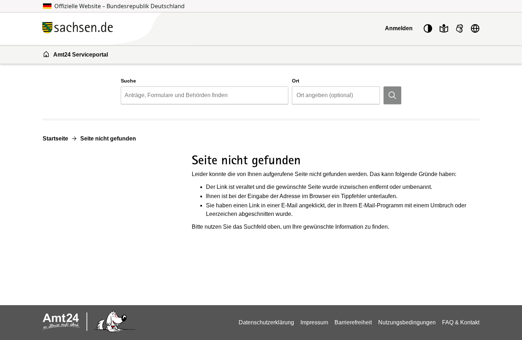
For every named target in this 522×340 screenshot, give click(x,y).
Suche (128, 81)
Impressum (314, 322)
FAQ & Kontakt (460, 322)
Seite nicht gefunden (108, 139)
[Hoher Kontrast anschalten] (428, 28)
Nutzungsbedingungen (407, 322)
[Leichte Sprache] (443, 28)
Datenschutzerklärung (266, 322)
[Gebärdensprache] (459, 28)
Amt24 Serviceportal (80, 55)
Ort (295, 81)
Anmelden (399, 28)
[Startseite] (118, 28)
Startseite (55, 139)
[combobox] (204, 95)
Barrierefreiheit (353, 322)
